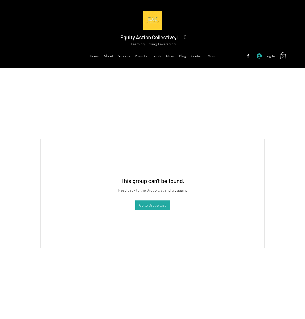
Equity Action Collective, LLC (153, 37)
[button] (283, 55)
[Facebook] (248, 56)
